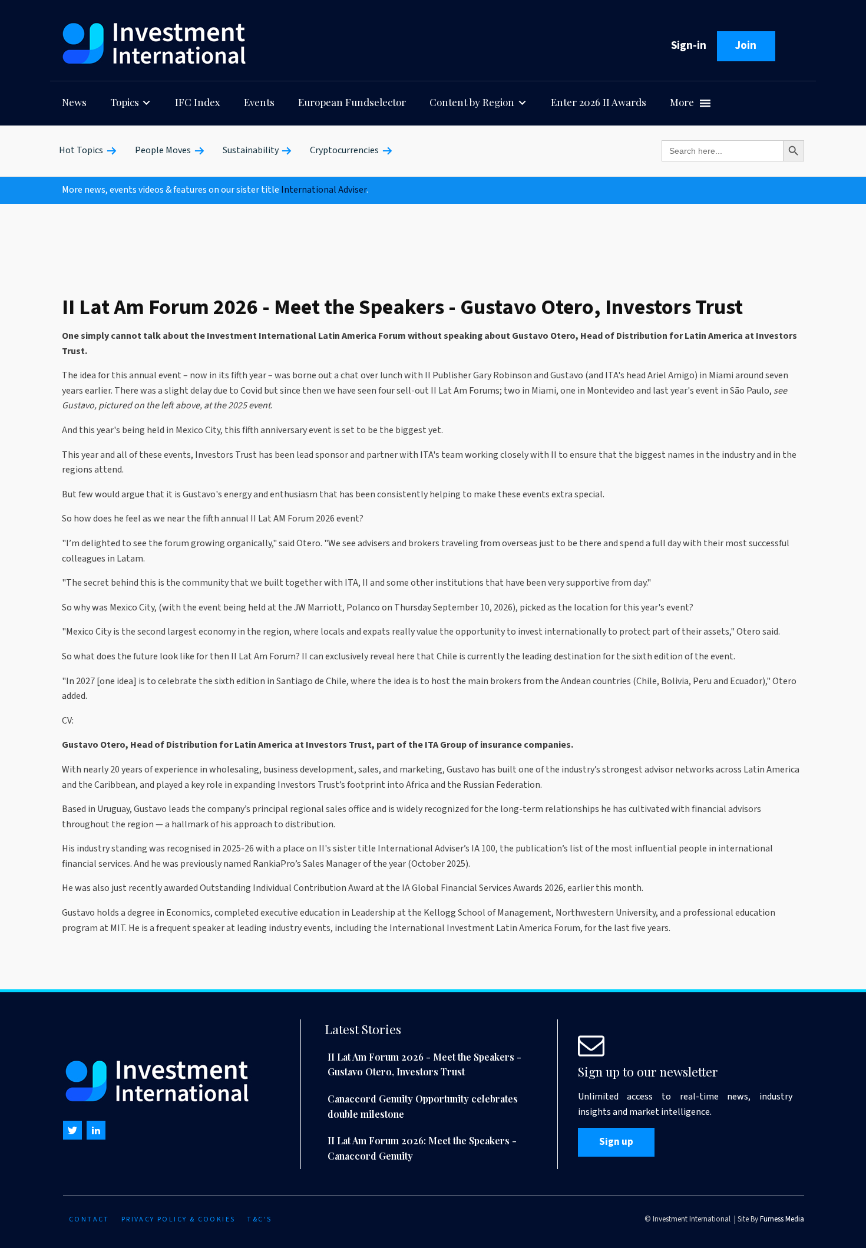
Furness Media (782, 1219)
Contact (89, 1219)
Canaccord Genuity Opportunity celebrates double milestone (423, 1106)
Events (259, 101)
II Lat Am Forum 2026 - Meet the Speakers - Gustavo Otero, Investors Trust (424, 1064)
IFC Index (197, 101)
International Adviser (323, 189)
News (74, 101)
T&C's (259, 1219)
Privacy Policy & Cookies (178, 1219)
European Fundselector (352, 101)
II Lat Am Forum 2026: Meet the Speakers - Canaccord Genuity (422, 1148)
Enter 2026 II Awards (598, 101)
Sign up (616, 1142)
